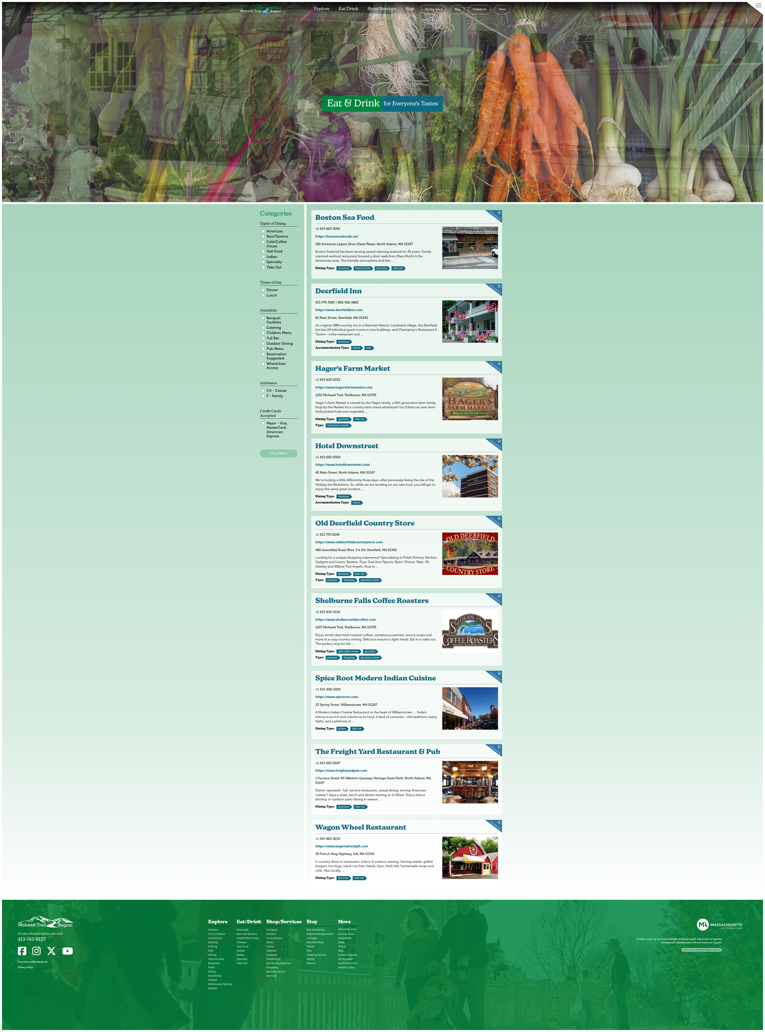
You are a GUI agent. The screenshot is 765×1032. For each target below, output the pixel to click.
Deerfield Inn (338, 291)
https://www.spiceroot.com (336, 697)
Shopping (349, 580)
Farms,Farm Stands (338, 425)
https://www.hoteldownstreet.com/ (342, 465)
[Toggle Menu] (757, 5)
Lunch (272, 295)
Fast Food (274, 251)
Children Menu (279, 333)
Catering (274, 328)
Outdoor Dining (280, 344)
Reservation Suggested (276, 356)
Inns (368, 348)
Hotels (356, 348)
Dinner (272, 290)
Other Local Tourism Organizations (701, 949)
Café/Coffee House (277, 244)
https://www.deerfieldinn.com (339, 310)
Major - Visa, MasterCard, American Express (277, 429)
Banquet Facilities (274, 320)
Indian (272, 257)
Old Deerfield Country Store (365, 523)
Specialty (274, 262)
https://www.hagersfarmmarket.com (344, 387)
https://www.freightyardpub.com (341, 771)
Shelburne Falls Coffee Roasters (372, 601)
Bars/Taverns (277, 236)
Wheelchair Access (276, 366)
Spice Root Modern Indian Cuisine (375, 678)
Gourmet (332, 580)
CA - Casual (276, 391)
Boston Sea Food (344, 218)
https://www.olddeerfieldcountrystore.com (349, 542)
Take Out (274, 267)
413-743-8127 (32, 939)
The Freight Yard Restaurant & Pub (377, 752)
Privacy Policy (25, 967)
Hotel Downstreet (347, 446)
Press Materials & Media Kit (32, 962)
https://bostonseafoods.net (336, 236)
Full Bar (273, 338)
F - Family (275, 396)
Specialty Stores (370, 580)
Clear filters (278, 453)
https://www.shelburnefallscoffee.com (345, 620)
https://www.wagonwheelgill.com (341, 846)
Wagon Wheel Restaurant (360, 827)
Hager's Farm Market (352, 369)
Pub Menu (275, 349)
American (275, 231)
